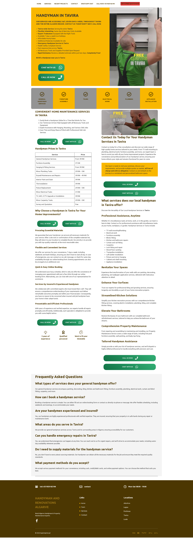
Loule (126, 519)
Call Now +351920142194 (105, 4)
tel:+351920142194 (48, 487)
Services (47, 4)
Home (39, 4)
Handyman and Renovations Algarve (47, 503)
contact (87, 487)
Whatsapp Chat (87, 4)
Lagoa (126, 507)
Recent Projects (61, 4)
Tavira (126, 515)
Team (83, 507)
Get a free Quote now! (130, 4)
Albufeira (127, 503)
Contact (74, 4)
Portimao (127, 511)
